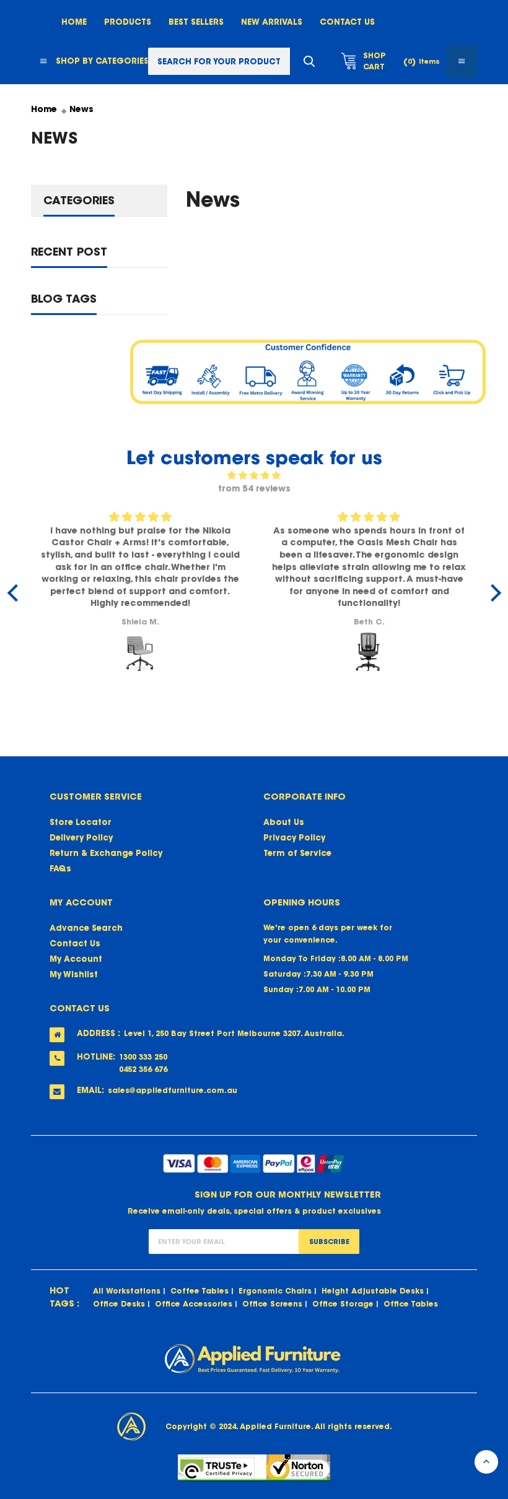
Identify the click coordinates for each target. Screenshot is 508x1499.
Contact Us (347, 22)
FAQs (60, 868)
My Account (76, 959)
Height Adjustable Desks (373, 1290)
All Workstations (126, 1290)
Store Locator (81, 822)
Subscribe (329, 1241)
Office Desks (119, 1303)
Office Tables (410, 1303)
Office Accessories (193, 1303)
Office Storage (343, 1303)
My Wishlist (74, 974)
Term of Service (297, 853)
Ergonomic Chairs (275, 1290)
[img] (254, 475)
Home (74, 22)
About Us (283, 822)
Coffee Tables (199, 1290)
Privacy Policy (294, 837)
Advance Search (86, 928)
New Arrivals (271, 22)
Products (127, 22)
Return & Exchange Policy (106, 853)
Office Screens (272, 1303)
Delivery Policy (81, 837)
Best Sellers (196, 22)
